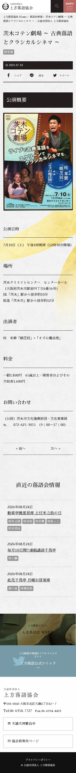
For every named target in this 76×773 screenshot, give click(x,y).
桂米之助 (14, 521)
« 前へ (21, 448)
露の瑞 (12, 588)
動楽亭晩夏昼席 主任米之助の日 (34, 513)
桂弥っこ (53, 521)
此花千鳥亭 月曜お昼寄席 (28, 580)
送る (41, 75)
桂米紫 (8, 52)
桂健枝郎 (26, 588)
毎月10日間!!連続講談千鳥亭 (31, 550)
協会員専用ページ (23, 741)
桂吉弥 (27, 521)
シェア (18, 75)
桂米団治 (14, 528)
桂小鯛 (12, 558)
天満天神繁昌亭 (21, 723)
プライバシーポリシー (38, 760)
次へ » (55, 448)
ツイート (64, 75)
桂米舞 (39, 521)
